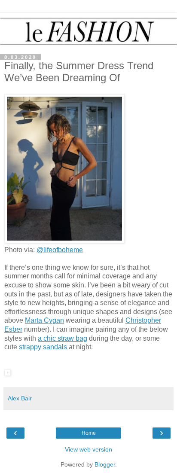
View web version (88, 449)
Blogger (105, 464)
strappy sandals (43, 347)
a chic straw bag (62, 338)
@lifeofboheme (60, 249)
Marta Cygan (44, 320)
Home (89, 433)
